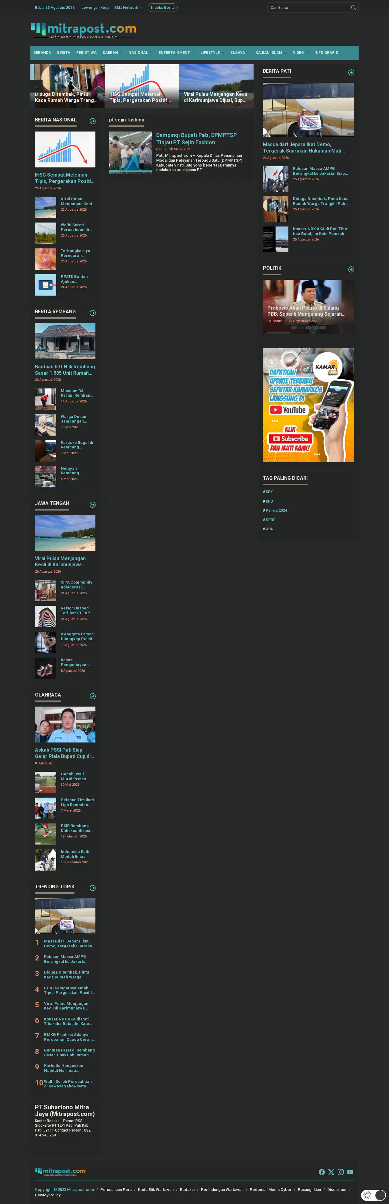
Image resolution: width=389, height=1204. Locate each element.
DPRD (271, 520)
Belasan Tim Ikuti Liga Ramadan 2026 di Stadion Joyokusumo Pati (77, 802)
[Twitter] (331, 1172)
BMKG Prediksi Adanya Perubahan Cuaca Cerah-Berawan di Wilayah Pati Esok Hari (69, 1037)
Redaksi (187, 1189)
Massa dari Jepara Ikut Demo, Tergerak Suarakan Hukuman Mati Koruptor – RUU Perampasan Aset (69, 943)
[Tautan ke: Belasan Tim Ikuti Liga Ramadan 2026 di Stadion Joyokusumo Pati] (45, 808)
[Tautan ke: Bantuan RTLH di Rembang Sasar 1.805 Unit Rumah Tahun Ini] (65, 341)
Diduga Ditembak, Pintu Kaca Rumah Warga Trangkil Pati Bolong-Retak (67, 97)
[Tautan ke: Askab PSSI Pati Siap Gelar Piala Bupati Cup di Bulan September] (65, 724)
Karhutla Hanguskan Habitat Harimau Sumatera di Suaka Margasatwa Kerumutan (67, 1068)
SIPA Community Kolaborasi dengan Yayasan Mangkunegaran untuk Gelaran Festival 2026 (77, 584)
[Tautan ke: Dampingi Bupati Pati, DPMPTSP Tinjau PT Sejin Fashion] (130, 152)
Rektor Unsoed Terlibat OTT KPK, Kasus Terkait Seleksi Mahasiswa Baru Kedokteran (77, 610)
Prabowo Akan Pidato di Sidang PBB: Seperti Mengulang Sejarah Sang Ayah (304, 311)
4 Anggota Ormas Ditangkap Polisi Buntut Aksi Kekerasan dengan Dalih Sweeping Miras (77, 636)
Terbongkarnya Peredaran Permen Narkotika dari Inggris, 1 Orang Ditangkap (76, 253)
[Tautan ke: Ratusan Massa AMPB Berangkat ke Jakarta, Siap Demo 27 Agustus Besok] (275, 179)
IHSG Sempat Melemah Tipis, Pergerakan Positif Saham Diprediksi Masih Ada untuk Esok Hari (141, 97)
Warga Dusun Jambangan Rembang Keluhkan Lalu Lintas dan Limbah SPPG (74, 419)
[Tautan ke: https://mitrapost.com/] (92, 888)
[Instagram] (341, 1172)
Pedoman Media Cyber (270, 1189)
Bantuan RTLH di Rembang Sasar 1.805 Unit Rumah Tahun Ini (65, 370)
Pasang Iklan (309, 1189)
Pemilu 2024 (276, 510)
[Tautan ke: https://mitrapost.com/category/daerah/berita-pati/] (351, 72)
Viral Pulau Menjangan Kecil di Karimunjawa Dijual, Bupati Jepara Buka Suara (216, 97)
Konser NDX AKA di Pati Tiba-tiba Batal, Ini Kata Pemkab (66, 1021)
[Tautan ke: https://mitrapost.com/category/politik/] (351, 269)
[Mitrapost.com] (83, 30)
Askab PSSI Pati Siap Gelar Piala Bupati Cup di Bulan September (63, 753)
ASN (270, 529)
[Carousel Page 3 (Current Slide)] (308, 327)
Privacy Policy (47, 1195)
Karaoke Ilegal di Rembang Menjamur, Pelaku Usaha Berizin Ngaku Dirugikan (77, 445)
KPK (269, 492)
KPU (269, 501)
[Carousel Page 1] (294, 327)
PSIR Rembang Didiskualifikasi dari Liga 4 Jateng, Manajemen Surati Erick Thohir (75, 828)
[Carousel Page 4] (316, 327)
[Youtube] (350, 1172)
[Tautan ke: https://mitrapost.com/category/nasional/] (92, 121)
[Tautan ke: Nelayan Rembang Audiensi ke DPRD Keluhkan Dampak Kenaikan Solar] (45, 476)
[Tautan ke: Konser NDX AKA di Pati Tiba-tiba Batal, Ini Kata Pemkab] (275, 239)
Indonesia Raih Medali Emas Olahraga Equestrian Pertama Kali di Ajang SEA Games (78, 854)
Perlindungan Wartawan (222, 1189)
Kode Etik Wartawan (156, 1189)
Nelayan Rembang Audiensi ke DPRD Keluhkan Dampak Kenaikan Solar (78, 471)
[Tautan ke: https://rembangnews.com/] (92, 313)
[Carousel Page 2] (301, 327)
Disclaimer (337, 1189)
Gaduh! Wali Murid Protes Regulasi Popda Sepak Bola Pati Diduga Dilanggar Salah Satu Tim (78, 776)
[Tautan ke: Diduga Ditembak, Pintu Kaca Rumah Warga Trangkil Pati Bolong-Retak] (67, 86)
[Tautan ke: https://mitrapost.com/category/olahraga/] (92, 696)
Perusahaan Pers (116, 1189)
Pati (159, 149)
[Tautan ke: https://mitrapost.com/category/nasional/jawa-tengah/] (92, 504)
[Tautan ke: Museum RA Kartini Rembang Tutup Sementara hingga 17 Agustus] (45, 399)
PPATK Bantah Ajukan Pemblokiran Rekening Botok (76, 279)
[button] (353, 7)
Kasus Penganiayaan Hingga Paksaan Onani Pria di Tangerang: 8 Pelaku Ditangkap (78, 662)
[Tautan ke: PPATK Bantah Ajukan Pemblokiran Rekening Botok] (45, 285)
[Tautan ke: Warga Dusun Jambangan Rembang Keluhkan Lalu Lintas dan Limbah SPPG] (45, 425)
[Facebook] (322, 1172)
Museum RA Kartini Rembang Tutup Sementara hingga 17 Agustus (77, 393)
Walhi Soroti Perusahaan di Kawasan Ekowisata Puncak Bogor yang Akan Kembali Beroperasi (75, 227)
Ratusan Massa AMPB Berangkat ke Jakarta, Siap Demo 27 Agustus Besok (65, 959)
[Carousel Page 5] (323, 327)
